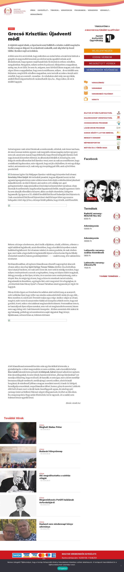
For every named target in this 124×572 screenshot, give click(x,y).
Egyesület (43, 10)
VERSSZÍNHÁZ (36, 14)
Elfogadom (62, 568)
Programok (79, 10)
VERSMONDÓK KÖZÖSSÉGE (102, 69)
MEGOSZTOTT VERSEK (102, 63)
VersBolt (104, 10)
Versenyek (93, 10)
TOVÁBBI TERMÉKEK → (109, 276)
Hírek (32, 10)
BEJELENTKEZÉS (102, 50)
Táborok (54, 10)
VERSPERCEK (66, 10)
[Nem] (121, 565)
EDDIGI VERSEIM (102, 57)
